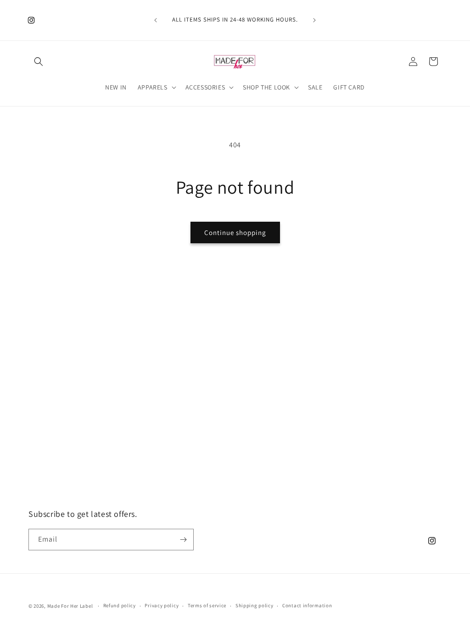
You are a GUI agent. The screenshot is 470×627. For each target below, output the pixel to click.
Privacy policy (162, 605)
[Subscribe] (183, 539)
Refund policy (119, 605)
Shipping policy (254, 605)
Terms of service (207, 605)
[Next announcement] (314, 20)
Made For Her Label (70, 606)
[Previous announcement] (155, 20)
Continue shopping (235, 232)
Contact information (307, 605)
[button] (38, 61)
